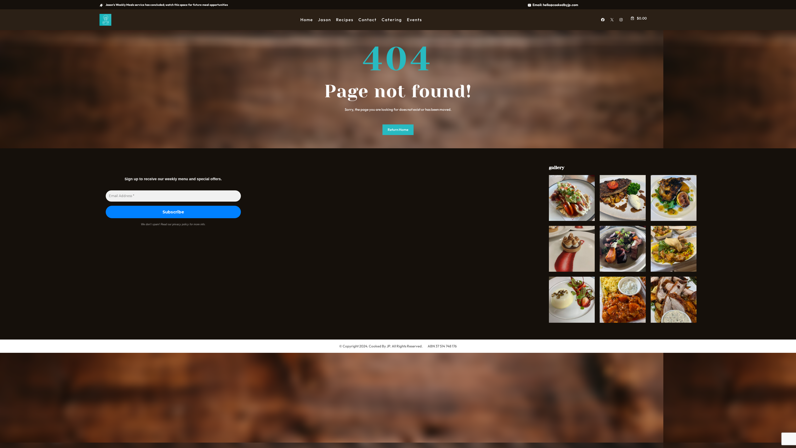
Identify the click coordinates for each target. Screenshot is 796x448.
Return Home (398, 129)
